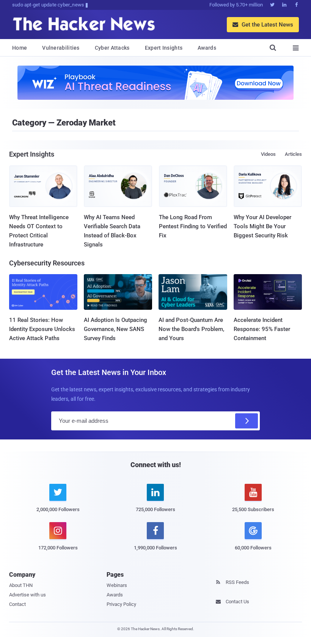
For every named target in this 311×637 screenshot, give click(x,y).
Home (19, 48)
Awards (207, 48)
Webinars (117, 585)
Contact (17, 604)
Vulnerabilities (61, 48)
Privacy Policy (121, 604)
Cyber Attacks (112, 48)
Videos (268, 154)
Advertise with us (27, 595)
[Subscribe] (246, 420)
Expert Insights (164, 48)
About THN (21, 585)
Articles (293, 154)
